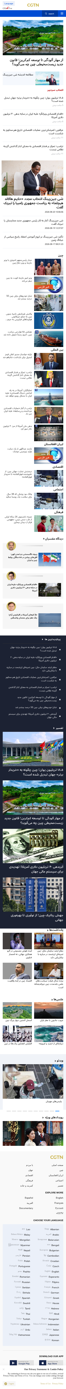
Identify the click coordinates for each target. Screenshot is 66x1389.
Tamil (25, 1308)
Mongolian (21, 1239)
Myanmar (19, 1245)
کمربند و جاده (26, 1185)
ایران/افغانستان (56, 1175)
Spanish (22, 1297)
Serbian (22, 1287)
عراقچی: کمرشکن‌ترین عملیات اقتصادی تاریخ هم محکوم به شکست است (31, 679)
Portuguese (19, 1266)
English (59, 1197)
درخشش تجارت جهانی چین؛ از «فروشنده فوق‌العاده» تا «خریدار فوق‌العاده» (18, 474)
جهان (30, 1170)
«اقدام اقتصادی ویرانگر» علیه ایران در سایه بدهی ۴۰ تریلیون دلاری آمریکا (22, 587)
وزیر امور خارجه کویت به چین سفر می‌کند (19, 279)
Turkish (23, 1318)
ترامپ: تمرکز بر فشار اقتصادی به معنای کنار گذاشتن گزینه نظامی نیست (18, 375)
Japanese (50, 1334)
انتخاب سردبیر (55, 90)
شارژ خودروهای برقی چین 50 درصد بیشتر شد (19, 297)
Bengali (53, 1245)
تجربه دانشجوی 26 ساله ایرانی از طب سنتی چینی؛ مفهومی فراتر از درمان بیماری (18, 519)
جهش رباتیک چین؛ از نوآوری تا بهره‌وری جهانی (37, 917)
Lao (26, 1229)
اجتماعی (59, 1180)
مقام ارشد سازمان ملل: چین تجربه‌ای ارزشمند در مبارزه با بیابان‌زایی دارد (32, 669)
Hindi (54, 1313)
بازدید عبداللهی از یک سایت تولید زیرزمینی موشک (19, 450)
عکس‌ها (58, 999)
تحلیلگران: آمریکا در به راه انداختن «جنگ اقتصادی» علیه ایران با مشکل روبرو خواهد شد (18, 393)
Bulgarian (49, 1250)
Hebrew (52, 1308)
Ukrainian (20, 1324)
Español (29, 1197)
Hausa (52, 1302)
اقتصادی (29, 1175)
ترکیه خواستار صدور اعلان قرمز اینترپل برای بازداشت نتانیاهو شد (17, 355)
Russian (22, 1281)
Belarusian (48, 1239)
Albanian (52, 1229)
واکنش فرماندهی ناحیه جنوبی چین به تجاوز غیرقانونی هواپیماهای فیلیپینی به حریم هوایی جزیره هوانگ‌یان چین (19, 316)
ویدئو (60, 1060)
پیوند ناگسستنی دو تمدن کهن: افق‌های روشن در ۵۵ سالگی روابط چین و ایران (22, 557)
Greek (51, 1297)
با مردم (29, 1165)
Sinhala (23, 1292)
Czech (52, 1266)
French (51, 1287)
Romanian (21, 1276)
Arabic (52, 1234)
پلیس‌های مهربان (54, 1101)
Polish (24, 1260)
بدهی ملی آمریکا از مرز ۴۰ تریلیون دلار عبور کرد (17, 427)
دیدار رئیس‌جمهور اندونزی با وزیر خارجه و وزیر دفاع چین (18, 261)
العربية (30, 1203)
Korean (52, 1340)
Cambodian (51, 1255)
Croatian (51, 1260)
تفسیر (60, 1185)
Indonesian (46, 1324)
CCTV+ (59, 1213)
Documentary (26, 1208)
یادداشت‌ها (56, 930)
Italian (52, 1329)
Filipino (52, 1281)
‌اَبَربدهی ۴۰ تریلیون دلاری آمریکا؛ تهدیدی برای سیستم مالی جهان (33, 716)
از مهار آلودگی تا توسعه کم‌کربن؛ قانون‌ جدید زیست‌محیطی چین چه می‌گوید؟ (37, 699)
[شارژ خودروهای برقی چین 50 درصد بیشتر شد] (33, 37)
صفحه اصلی (57, 1165)
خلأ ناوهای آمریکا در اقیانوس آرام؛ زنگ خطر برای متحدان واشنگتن (22, 616)
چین (61, 1170)
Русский (59, 1208)
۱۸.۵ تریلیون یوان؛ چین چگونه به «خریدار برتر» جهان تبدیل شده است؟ (33, 649)
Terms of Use (45, 1384)
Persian (22, 1255)
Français (58, 1203)
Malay (20, 1234)
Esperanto (49, 1276)
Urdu (25, 1329)
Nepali (24, 1250)
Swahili (22, 1302)
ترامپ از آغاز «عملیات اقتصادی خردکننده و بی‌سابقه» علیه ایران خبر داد (18, 411)
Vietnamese (19, 1334)
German (51, 1292)
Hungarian (50, 1318)
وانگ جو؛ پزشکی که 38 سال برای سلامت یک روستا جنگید (19, 495)
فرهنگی (29, 1180)
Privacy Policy (57, 1384)
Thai (25, 1313)
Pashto (24, 1271)
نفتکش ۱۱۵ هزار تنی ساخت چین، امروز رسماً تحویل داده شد (18, 333)
